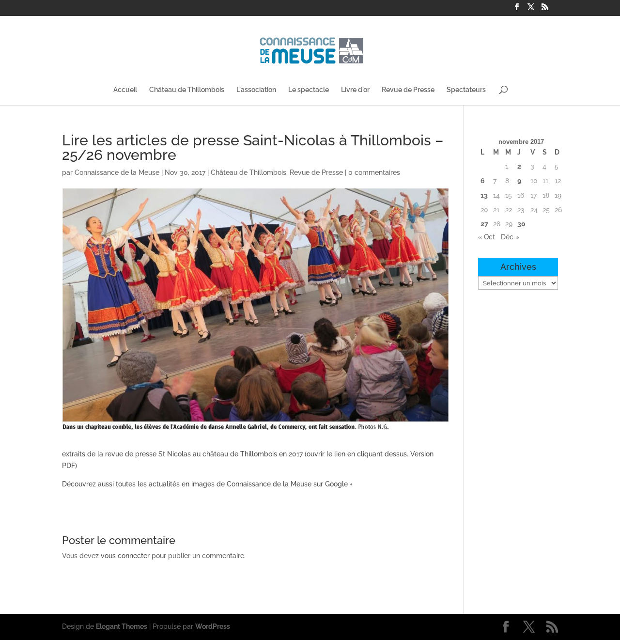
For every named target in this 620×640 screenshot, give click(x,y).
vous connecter (125, 556)
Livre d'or (355, 90)
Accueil (125, 90)
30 (521, 224)
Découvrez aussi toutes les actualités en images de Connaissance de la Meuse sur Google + (207, 484)
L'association (256, 90)
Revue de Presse (408, 90)
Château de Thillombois (186, 90)
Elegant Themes (121, 626)
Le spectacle (308, 90)
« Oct (486, 237)
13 (484, 195)
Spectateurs (466, 90)
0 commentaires (374, 172)
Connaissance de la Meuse (117, 172)
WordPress (212, 626)
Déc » (510, 237)
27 (484, 224)
